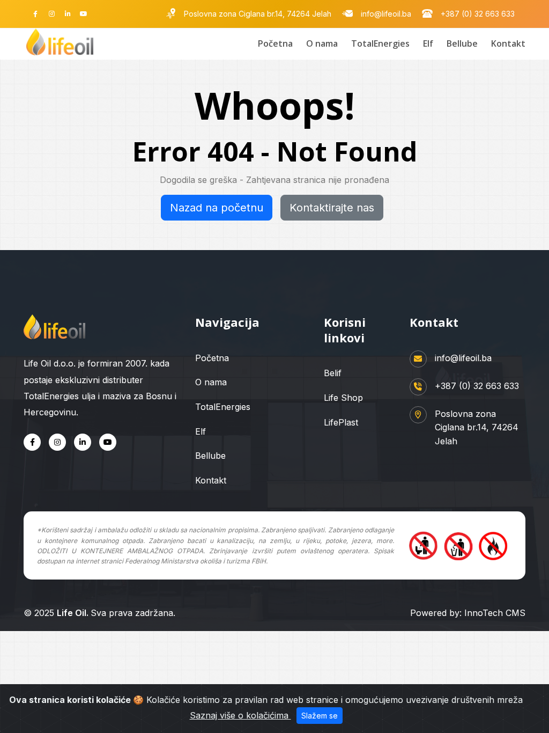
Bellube (462, 43)
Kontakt (508, 43)
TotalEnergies (380, 43)
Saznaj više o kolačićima (240, 715)
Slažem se (319, 715)
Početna (275, 43)
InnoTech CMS (494, 612)
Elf (428, 43)
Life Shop (343, 397)
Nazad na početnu (216, 207)
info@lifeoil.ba (386, 14)
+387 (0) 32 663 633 (478, 14)
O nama (322, 43)
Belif (333, 373)
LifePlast (341, 422)
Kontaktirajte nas (332, 207)
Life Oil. (74, 612)
